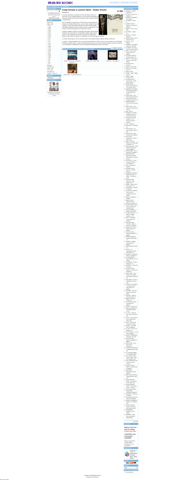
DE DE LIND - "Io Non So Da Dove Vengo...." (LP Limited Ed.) (131, 162)
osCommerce (95, 477)
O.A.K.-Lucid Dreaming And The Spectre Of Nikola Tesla (131, 319)
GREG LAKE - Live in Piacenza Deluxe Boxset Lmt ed (132, 108)
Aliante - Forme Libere (131, 66)
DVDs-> (49, 68)
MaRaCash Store (97, 475)
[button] (114, 2)
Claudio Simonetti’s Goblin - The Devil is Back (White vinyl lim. (131, 406)
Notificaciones (127, 448)
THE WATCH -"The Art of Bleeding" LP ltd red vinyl (131, 281)
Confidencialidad (128, 442)
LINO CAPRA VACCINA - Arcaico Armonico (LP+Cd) (131, 362)
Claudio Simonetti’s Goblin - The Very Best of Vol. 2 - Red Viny (131, 386)
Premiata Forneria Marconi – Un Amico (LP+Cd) (130, 170)
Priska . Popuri (129, 71)
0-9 (48, 25)
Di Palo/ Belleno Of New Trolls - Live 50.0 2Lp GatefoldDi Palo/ (131, 206)
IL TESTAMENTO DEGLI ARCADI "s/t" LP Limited (131, 259)
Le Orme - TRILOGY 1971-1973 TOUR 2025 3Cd (131, 314)
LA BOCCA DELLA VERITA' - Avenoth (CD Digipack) (131, 25)
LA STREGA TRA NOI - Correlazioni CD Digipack (131, 303)
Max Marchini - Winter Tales (92, 61)
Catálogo (54, 6)
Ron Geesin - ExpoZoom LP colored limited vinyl (131, 138)
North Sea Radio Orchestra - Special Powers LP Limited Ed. (131, 224)
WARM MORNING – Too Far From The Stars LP (131, 103)
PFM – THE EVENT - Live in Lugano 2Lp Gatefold (131, 219)
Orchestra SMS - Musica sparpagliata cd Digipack (131, 340)
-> (48, 24)
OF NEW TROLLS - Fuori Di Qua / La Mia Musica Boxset (131, 81)
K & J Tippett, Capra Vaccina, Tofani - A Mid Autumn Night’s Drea (131, 357)
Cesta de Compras (128, 8)
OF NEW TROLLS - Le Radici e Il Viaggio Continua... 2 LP (131, 214)
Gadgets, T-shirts (51, 73)
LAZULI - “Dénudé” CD (131, 306)
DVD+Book (50, 71)
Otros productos (129, 472)
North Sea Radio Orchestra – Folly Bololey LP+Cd (130, 181)
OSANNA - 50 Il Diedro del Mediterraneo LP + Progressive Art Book (131, 114)
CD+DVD (49, 66)
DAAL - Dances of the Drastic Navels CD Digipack (131, 52)
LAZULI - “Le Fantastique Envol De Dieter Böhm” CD (131, 251)
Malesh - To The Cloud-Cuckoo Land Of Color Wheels (131, 60)
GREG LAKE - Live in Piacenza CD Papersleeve (131, 345)
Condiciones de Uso (129, 444)
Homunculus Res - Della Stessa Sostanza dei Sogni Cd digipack (131, 148)
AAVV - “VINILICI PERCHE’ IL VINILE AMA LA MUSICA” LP (132, 143)
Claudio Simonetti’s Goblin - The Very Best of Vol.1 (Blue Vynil (131, 381)
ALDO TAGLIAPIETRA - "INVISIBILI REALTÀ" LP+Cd (131, 310)
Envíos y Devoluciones (129, 440)
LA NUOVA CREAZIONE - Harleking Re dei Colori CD (132, 349)
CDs (58, 6)
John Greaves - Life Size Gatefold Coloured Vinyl (131, 130)
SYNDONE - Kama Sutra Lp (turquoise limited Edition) (130, 416)
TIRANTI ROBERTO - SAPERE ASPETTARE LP (131, 238)
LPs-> (48, 70)
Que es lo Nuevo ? (51, 80)
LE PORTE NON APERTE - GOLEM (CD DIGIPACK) (131, 270)
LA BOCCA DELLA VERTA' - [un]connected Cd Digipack (131, 367)
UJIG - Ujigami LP (130, 123)
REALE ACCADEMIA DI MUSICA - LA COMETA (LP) (131, 402)
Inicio (49, 6)
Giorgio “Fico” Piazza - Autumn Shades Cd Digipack (131, 229)
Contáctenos (127, 445)
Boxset (49, 22)
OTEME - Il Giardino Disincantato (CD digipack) (131, 243)
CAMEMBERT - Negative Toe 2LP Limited (130, 411)
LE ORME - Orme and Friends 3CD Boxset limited (131, 292)
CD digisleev (65, 6)
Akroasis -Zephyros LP (131, 203)
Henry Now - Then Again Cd (112, 61)
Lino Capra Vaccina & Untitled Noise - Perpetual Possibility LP (131, 391)
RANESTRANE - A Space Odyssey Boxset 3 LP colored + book (131, 86)
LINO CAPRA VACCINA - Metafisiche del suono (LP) (131, 376)
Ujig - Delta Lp (129, 111)
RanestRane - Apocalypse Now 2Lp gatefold (131, 371)
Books (48, 65)
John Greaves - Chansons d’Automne (72, 74)
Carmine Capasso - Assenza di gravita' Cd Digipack (131, 233)
